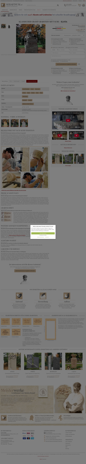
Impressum (47, 237)
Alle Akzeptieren (43, 233)
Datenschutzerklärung (40, 237)
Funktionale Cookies (43, 235)
